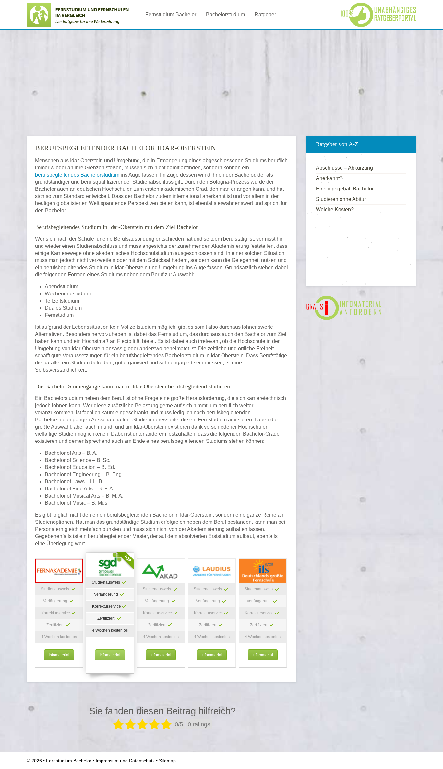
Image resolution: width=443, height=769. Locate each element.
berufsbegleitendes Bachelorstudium (77, 175)
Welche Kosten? (335, 209)
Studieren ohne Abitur (341, 199)
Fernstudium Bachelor (170, 14)
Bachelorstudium (225, 14)
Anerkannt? (329, 178)
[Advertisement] (221, 80)
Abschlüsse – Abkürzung (344, 168)
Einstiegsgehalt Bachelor (345, 188)
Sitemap (167, 760)
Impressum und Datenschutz (125, 760)
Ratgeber (265, 14)
